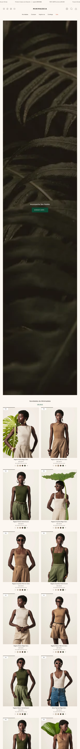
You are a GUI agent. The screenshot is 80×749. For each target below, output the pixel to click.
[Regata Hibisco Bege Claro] (21, 619)
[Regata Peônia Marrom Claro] (59, 432)
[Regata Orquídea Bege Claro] (59, 494)
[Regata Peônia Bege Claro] (21, 432)
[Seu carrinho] (76, 8)
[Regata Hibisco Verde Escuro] (21, 681)
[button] (33, 14)
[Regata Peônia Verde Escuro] (21, 494)
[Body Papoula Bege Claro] (59, 681)
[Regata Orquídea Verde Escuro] (59, 557)
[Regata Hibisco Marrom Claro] (59, 619)
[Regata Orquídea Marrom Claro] (21, 557)
